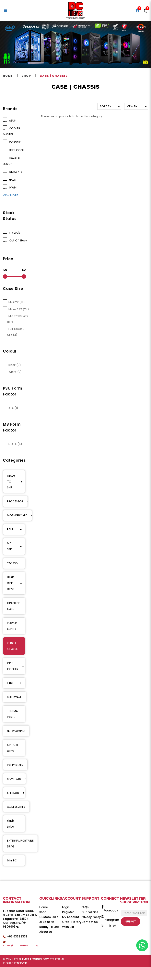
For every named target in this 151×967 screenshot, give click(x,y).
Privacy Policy (91, 917)
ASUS (11, 120)
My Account (70, 917)
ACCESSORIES (16, 807)
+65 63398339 (17, 936)
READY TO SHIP (11, 481)
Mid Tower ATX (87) (18, 319)
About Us (45, 932)
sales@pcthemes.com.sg (21, 945)
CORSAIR (14, 142)
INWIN (12, 187)
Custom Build (48, 917)
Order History (71, 922)
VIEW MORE (10, 195)
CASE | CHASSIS (54, 76)
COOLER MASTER (11, 131)
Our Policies (89, 912)
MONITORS (14, 779)
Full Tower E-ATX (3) (16, 332)
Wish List (68, 927)
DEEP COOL (15, 150)
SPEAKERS (13, 793)
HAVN (11, 180)
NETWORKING (16, 731)
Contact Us (89, 922)
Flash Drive (10, 824)
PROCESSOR (15, 501)
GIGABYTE (14, 172)
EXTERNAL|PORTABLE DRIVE (20, 843)
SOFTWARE (14, 697)
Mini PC (12, 860)
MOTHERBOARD (17, 515)
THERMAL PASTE (13, 714)
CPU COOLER (12, 666)
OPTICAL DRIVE (12, 748)
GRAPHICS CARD (13, 606)
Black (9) (14, 365)
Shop (26, 76)
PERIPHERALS (15, 765)
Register (68, 912)
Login (66, 907)
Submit (130, 921)
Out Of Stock (17, 240)
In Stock (13, 233)
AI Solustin (46, 922)
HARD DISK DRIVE (10, 583)
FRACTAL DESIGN (12, 161)
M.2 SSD (9, 546)
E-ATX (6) (14, 444)
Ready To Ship (49, 927)
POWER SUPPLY (12, 626)
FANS (10, 683)
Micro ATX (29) (18, 309)
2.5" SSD (12, 563)
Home (8, 76)
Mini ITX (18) (16, 302)
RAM (10, 529)
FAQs (85, 907)
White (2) (14, 372)
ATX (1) (12, 408)
